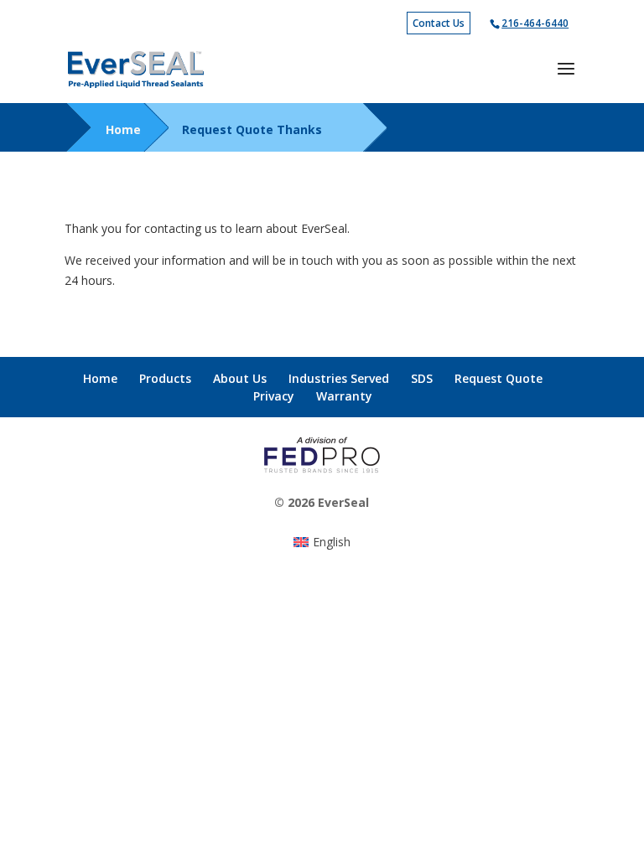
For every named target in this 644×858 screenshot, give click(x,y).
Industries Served (338, 378)
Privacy (273, 396)
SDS (422, 378)
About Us (240, 378)
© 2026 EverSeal (321, 502)
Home (123, 129)
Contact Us (439, 23)
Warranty (344, 396)
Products (165, 378)
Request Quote (498, 378)
